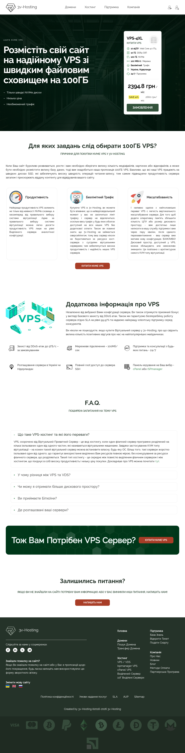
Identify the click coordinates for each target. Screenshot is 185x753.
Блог (153, 664)
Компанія (155, 652)
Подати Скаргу (159, 642)
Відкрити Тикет (159, 638)
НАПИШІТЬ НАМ (92, 602)
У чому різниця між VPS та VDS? (44, 475)
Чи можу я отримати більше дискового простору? (58, 486)
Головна (122, 630)
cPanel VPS (124, 669)
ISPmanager (154, 368)
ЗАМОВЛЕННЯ (143, 107)
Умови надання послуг (93, 696)
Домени (122, 640)
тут (157, 461)
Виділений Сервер (128, 673)
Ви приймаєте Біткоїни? (37, 498)
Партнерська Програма (164, 671)
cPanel (137, 368)
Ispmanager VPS (127, 665)
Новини (154, 660)
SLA (115, 696)
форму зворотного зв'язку (21, 672)
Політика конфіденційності (57, 696)
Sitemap (139, 696)
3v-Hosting (27, 7)
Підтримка (156, 630)
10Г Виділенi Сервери (130, 677)
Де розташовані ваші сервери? (43, 510)
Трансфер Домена (128, 648)
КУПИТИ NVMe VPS (92, 265)
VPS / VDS (124, 661)
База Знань (156, 634)
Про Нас (155, 656)
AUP (125, 696)
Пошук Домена (126, 644)
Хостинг (122, 658)
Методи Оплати (160, 667)
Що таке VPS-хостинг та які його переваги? (53, 434)
